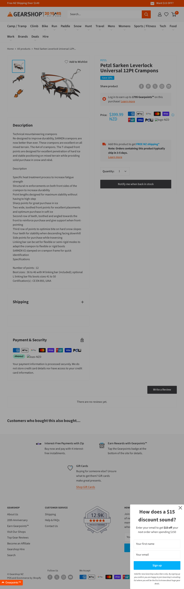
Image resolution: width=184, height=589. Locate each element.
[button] (11, 582)
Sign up (157, 565)
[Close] (180, 507)
